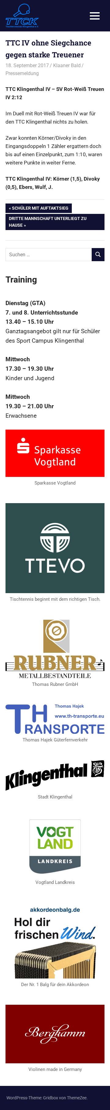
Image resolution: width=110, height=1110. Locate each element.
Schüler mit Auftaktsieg (40, 209)
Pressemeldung (22, 73)
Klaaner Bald (67, 65)
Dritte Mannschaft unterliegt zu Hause (47, 222)
